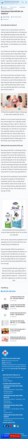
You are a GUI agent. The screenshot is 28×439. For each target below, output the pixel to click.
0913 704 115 (9, 420)
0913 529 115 (9, 393)
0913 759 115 (9, 412)
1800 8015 (9, 381)
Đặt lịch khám (16, 436)
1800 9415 (6, 363)
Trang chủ (4, 7)
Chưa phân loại (13, 7)
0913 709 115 (9, 403)
